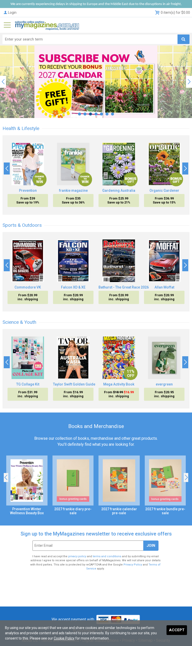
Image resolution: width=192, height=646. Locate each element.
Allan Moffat (164, 287)
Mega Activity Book (118, 384)
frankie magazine (73, 190)
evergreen (164, 384)
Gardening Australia (118, 190)
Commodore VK (27, 287)
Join (150, 545)
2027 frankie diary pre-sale (73, 511)
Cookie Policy (64, 638)
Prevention (28, 190)
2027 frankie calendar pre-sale (119, 511)
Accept (176, 630)
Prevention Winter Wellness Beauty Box (27, 511)
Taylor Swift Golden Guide (74, 384)
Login (12, 12)
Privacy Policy (133, 564)
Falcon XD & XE (73, 287)
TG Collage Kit (27, 384)
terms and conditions (107, 556)
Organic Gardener (164, 190)
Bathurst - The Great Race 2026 (123, 287)
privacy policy (77, 556)
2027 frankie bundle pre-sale (165, 511)
